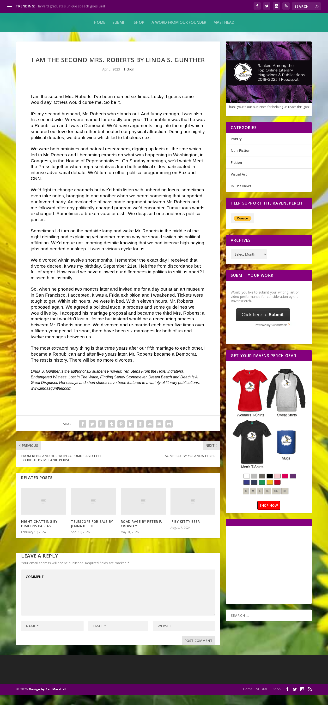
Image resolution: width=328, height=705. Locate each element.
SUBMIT (119, 22)
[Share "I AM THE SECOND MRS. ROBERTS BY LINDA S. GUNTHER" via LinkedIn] (130, 424)
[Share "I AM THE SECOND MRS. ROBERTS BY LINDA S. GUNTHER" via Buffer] (140, 424)
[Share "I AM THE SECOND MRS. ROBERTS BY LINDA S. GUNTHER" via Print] (169, 424)
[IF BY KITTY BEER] (192, 501)
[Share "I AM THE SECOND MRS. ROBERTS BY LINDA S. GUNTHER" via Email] (159, 424)
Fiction (129, 69)
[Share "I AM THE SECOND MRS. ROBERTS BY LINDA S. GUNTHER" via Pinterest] (121, 424)
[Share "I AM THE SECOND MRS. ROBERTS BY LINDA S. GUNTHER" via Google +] (102, 424)
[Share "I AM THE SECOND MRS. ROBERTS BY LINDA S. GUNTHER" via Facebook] (82, 424)
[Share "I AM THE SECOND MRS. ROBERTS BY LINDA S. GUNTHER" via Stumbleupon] (150, 424)
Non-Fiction (240, 150)
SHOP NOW (269, 505)
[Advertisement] (271, 564)
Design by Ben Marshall (47, 689)
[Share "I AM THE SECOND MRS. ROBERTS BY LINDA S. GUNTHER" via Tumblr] (111, 424)
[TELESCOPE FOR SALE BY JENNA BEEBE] (93, 501)
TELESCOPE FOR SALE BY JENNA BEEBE (92, 523)
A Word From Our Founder (179, 22)
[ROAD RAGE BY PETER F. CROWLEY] (143, 501)
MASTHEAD (223, 22)
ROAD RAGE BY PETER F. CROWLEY (141, 523)
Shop (139, 22)
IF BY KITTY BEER (185, 521)
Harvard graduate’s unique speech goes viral (70, 6)
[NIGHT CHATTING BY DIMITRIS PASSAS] (43, 501)
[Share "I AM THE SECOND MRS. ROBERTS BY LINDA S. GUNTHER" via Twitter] (92, 424)
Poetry (236, 138)
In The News (241, 186)
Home (99, 22)
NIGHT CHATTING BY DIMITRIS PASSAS (39, 523)
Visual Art (239, 174)
